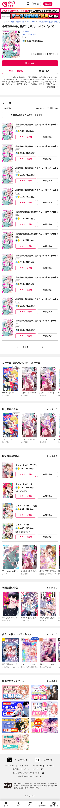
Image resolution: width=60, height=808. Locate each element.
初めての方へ (10, 766)
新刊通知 (38, 54)
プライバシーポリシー (33, 769)
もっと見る (51, 409)
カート (30, 806)
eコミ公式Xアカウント (19, 760)
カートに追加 (17, 71)
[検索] (28, 4)
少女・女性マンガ (29, 34)
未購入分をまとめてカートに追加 (27, 115)
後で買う (52, 54)
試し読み (46, 71)
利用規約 (16, 769)
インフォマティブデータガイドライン (27, 773)
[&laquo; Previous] (17, 347)
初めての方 (42, 806)
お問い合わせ (37, 766)
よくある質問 (23, 766)
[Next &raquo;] (43, 347)
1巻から (42, 108)
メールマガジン (47, 760)
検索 (18, 806)
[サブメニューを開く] (56, 4)
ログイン (36, 4)
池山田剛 (25, 31)
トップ (6, 806)
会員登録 (47, 4)
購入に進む (30, 63)
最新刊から (53, 108)
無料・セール (54, 806)
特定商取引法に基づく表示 (30, 776)
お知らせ (48, 766)
